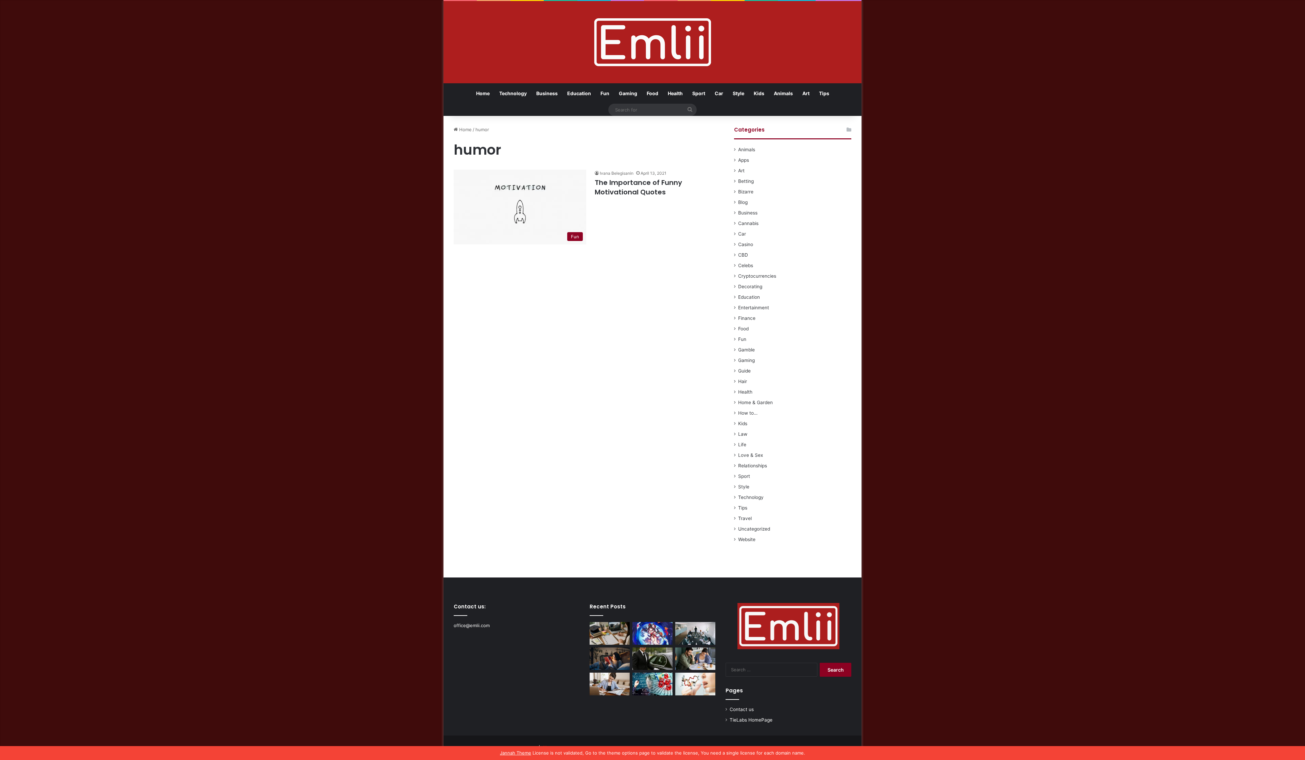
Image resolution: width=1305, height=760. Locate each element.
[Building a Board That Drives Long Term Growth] (695, 633)
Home (483, 93)
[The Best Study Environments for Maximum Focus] (610, 684)
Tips (824, 93)
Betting (746, 181)
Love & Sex (750, 455)
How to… (748, 413)
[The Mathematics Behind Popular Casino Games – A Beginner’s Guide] (652, 684)
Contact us (742, 709)
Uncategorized (754, 529)
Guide (744, 371)
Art (806, 93)
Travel (745, 518)
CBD (743, 255)
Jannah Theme (515, 753)
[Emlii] (652, 42)
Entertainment (753, 307)
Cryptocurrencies (757, 276)
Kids (759, 93)
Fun (605, 93)
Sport (698, 93)
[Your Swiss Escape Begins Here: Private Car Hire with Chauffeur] (652, 658)
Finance (746, 318)
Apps (743, 160)
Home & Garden (755, 402)
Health (675, 93)
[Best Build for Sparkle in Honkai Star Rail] (652, 633)
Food (652, 93)
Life (742, 444)
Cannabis (748, 223)
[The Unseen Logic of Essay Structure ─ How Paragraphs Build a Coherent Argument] (695, 658)
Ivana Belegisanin (616, 173)
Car (719, 93)
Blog (743, 202)
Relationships (752, 465)
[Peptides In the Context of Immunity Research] (695, 684)
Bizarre (745, 191)
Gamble (746, 349)
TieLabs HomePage (751, 720)
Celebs (745, 265)
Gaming (628, 93)
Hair (742, 381)
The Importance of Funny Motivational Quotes (638, 187)
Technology (513, 93)
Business (547, 93)
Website (746, 539)
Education (579, 93)
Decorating (750, 286)
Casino (745, 244)
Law (742, 434)
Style (738, 93)
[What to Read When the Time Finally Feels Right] (610, 658)
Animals (783, 93)
